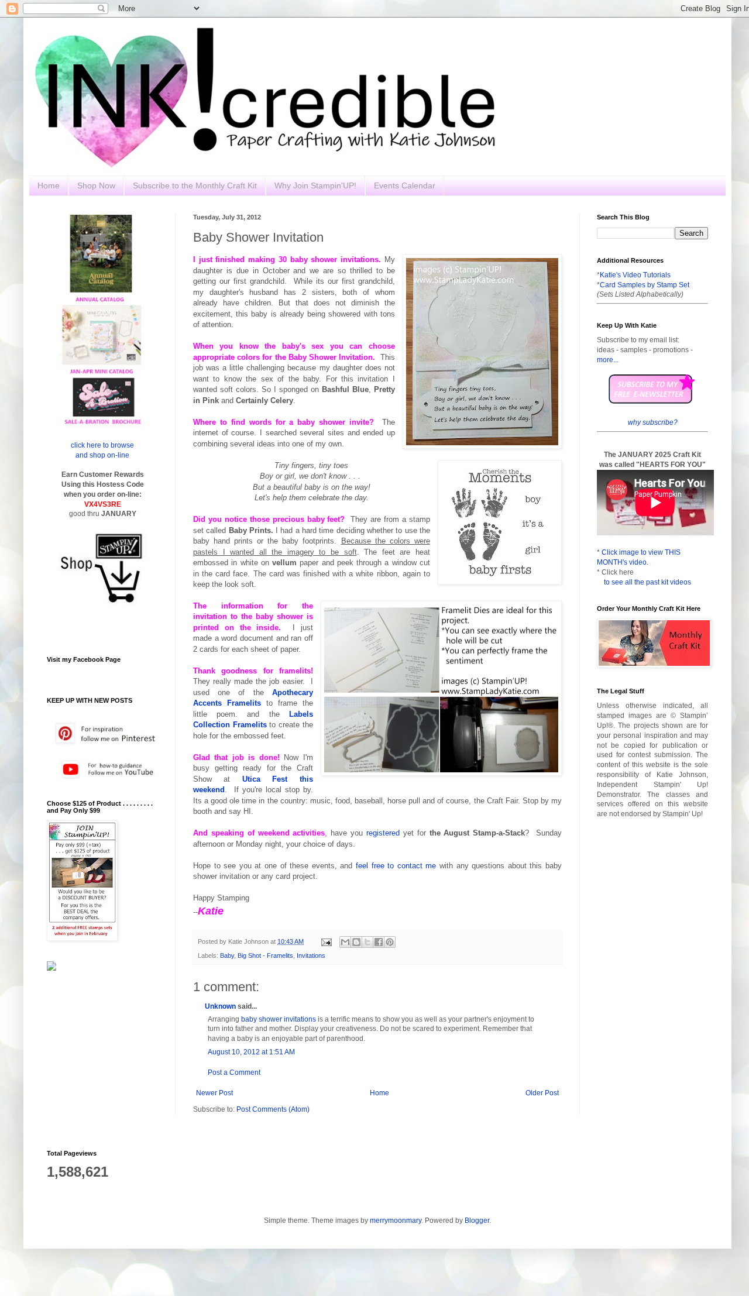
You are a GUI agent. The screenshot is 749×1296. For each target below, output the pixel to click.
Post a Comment (234, 1072)
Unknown (220, 1006)
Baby (227, 955)
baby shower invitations (278, 1019)
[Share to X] (367, 942)
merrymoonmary (395, 1220)
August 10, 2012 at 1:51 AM (251, 1052)
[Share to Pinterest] (390, 942)
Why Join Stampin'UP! (315, 185)
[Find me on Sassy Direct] (51, 968)
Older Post (542, 1093)
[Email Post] (326, 941)
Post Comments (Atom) (273, 1109)
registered (383, 833)
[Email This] (345, 942)
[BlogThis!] (356, 942)
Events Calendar (404, 185)
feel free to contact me (396, 865)
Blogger (477, 1220)
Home (48, 185)
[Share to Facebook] (378, 942)
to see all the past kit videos (647, 582)
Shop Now (96, 185)
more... (608, 360)
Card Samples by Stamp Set (644, 285)
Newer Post (214, 1093)
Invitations (311, 955)
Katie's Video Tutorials (635, 275)
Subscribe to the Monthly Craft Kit (195, 185)
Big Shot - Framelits (265, 955)
